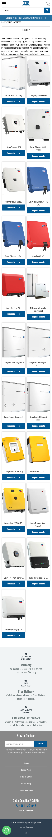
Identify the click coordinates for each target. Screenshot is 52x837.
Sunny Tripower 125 (14, 147)
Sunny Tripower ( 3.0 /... (13, 256)
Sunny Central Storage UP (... (13, 418)
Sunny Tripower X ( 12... (13, 201)
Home (3, 22)
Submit (40, 744)
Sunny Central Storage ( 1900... (38, 418)
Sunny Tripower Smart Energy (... (38, 524)
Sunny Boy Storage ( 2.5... (13, 629)
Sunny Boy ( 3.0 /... (38, 256)
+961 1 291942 (27, 805)
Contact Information (26, 790)
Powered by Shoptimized (26, 827)
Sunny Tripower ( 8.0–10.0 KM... (38, 203)
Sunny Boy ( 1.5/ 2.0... (13, 307)
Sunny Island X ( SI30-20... (13, 523)
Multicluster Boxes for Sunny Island (38, 309)
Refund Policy (26, 783)
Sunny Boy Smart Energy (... (14, 577)
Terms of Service (26, 776)
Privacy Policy (26, 769)
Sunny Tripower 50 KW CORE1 (38, 148)
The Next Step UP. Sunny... (13, 95)
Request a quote (13, 101)
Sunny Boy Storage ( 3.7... (38, 577)
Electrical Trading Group (23, 822)
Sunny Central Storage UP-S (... (14, 364)
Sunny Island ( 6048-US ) (14, 471)
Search (26, 762)
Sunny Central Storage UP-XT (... (38, 364)
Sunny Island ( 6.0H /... (38, 471)
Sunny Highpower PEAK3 (38, 95)
